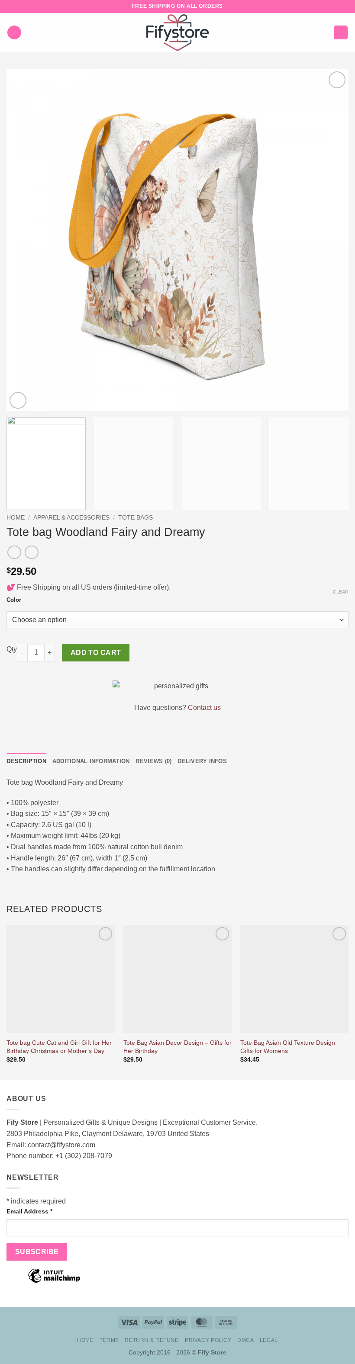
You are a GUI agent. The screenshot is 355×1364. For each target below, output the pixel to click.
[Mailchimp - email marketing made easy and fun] (54, 1282)
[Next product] (14, 552)
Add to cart (96, 652)
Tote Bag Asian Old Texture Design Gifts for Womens (287, 1046)
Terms (109, 1340)
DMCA (245, 1340)
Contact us (204, 707)
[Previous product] (31, 552)
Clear (341, 591)
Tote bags (135, 517)
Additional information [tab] (91, 761)
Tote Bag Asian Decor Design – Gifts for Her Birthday (177, 1046)
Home (15, 517)
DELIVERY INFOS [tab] (202, 761)
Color (13, 600)
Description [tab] (26, 761)
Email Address (29, 1211)
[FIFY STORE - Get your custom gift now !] (177, 32)
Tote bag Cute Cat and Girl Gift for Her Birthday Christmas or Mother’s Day (59, 1046)
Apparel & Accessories (71, 517)
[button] (14, 33)
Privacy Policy (208, 1340)
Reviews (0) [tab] (153, 761)
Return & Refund (152, 1340)
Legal (269, 1340)
